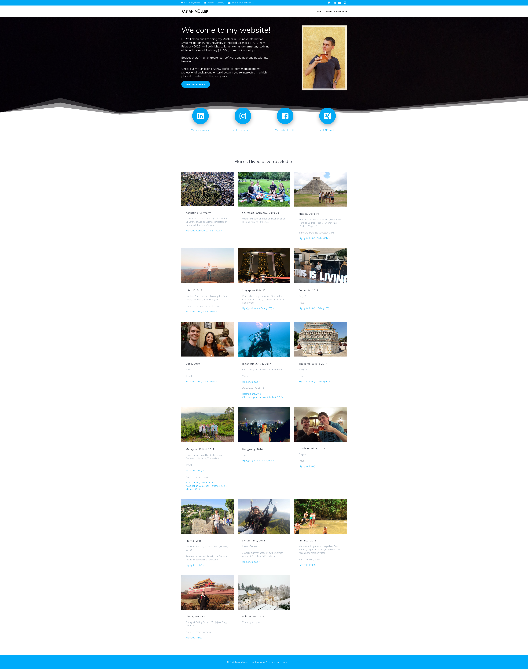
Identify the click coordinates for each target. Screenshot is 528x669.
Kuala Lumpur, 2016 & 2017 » (200, 482)
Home (319, 11)
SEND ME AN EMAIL (195, 84)
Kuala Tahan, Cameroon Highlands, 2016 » (206, 485)
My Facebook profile (285, 130)
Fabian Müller (194, 11)
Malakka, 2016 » (193, 489)
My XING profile (327, 130)
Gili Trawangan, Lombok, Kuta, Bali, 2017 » (262, 397)
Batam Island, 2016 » (252, 393)
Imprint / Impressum (336, 11)
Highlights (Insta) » (308, 238)
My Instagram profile (243, 130)
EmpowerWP (294, 661)
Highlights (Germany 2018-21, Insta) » (204, 230)
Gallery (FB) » (323, 238)
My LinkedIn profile (200, 130)
